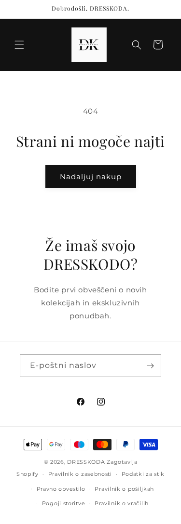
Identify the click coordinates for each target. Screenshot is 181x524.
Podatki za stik (143, 474)
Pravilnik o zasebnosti (80, 474)
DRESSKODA (86, 461)
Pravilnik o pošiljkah (124, 488)
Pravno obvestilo (61, 488)
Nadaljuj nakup (91, 176)
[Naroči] (150, 365)
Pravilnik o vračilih (122, 503)
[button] (19, 44)
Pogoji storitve (63, 503)
